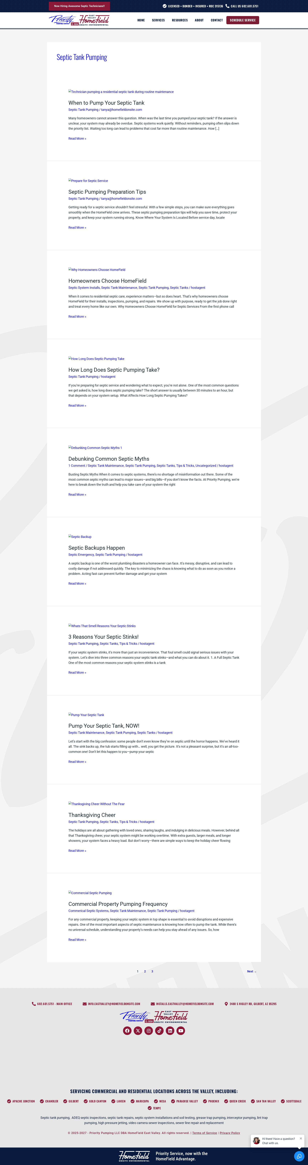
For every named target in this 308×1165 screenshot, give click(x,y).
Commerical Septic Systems (88, 911)
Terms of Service (204, 1133)
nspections (98, 1118)
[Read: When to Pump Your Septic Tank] (121, 91)
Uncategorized (206, 465)
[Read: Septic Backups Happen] (79, 537)
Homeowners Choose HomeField (107, 281)
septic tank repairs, (120, 1118)
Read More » (77, 138)
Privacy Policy (230, 1133)
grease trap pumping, (211, 1118)
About (199, 20)
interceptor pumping (241, 1118)
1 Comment (76, 465)
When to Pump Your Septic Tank (106, 103)
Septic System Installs (84, 287)
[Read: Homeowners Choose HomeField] (96, 269)
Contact (217, 20)
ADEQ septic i (81, 1118)
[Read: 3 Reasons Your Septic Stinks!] (102, 626)
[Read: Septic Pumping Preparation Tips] (88, 180)
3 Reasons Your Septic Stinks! (103, 637)
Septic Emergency (81, 554)
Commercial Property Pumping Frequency (118, 904)
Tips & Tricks (185, 465)
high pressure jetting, (113, 1123)
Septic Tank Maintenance (119, 287)
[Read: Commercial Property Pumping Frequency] (90, 893)
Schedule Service (243, 20)
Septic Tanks (179, 287)
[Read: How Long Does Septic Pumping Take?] (96, 358)
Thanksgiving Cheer (91, 815)
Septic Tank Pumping (83, 109)
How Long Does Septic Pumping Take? (114, 370)
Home (141, 20)
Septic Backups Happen (96, 548)
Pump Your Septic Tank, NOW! (103, 726)
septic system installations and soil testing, (165, 1118)
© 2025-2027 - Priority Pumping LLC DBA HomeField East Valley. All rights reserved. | (130, 1133)
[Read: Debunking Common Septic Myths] (95, 447)
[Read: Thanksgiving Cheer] (96, 804)
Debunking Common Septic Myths (108, 459)
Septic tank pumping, (55, 1118)
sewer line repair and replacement (200, 1123)
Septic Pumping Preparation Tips (107, 192)
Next (252, 971)
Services (158, 20)
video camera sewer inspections (151, 1123)
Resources (180, 20)
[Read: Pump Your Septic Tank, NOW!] (86, 715)
